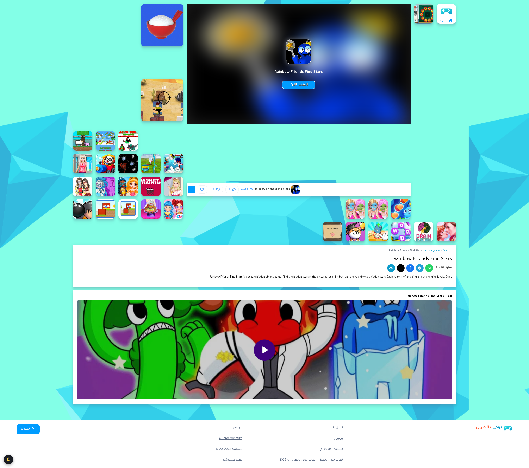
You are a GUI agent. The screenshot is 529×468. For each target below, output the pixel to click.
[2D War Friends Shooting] (162, 100)
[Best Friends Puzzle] (401, 209)
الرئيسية (446, 10)
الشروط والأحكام (332, 449)
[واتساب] (429, 268)
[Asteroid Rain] (128, 163)
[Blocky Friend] (128, 209)
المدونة (26, 429)
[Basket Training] (151, 186)
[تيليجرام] (420, 268)
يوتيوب (339, 438)
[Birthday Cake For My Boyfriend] (151, 209)
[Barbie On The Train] (82, 163)
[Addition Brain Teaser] (423, 14)
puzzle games (432, 250)
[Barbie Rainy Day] (173, 186)
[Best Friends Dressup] (82, 186)
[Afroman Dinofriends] (128, 141)
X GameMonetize (230, 438)
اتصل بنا (338, 428)
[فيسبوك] (410, 268)
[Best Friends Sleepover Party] (378, 209)
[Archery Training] (151, 163)
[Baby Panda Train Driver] (105, 163)
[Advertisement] (105, 66)
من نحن (237, 428)
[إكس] (401, 268)
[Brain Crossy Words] (401, 231)
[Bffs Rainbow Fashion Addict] (173, 209)
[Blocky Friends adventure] (105, 209)
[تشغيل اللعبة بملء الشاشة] (192, 189)
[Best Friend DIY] (105, 186)
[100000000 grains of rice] (162, 25)
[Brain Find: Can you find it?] (355, 231)
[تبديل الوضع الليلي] (8, 459)
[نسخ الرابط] (391, 268)
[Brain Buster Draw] (423, 231)
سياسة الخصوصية (228, 449)
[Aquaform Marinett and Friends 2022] (173, 163)
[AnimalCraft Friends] (82, 141)
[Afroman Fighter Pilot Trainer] (105, 141)
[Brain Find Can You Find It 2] (378, 231)
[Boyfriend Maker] (446, 231)
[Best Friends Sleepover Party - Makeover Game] (355, 209)
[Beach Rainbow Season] (128, 186)
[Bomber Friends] (82, 209)
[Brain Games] (332, 231)
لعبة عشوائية (232, 460)
